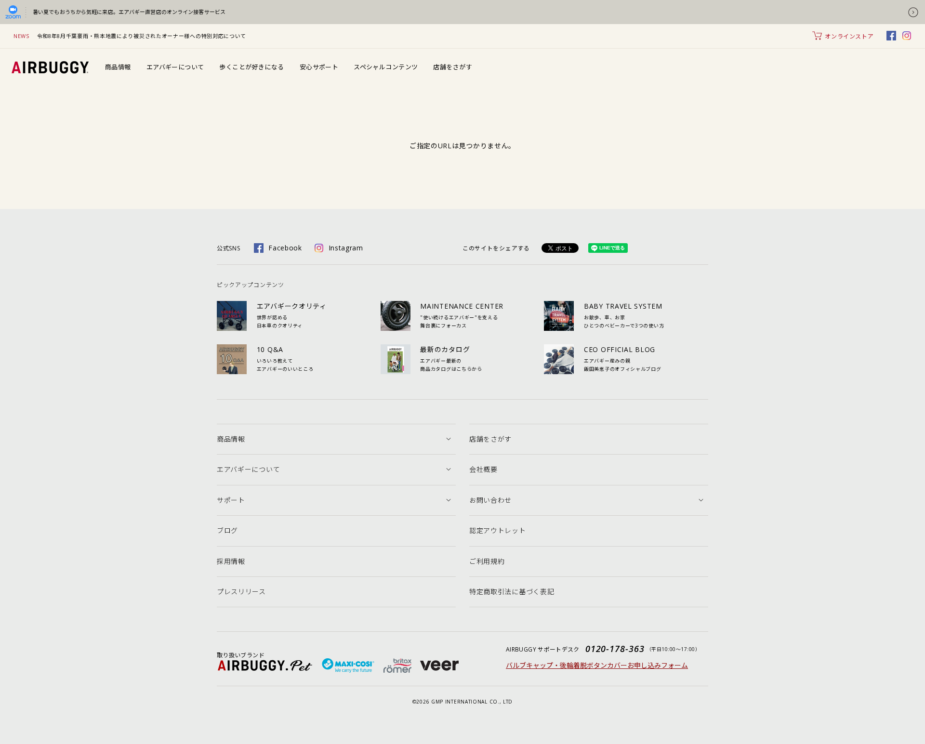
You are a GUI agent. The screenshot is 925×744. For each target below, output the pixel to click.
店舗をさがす (452, 67)
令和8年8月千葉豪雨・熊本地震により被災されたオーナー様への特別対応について (142, 35)
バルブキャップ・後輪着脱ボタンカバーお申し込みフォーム (597, 665)
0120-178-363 (615, 648)
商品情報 (118, 67)
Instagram (346, 247)
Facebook (285, 247)
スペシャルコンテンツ (386, 67)
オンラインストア (849, 36)
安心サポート (319, 67)
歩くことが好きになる (251, 67)
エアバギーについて (175, 67)
